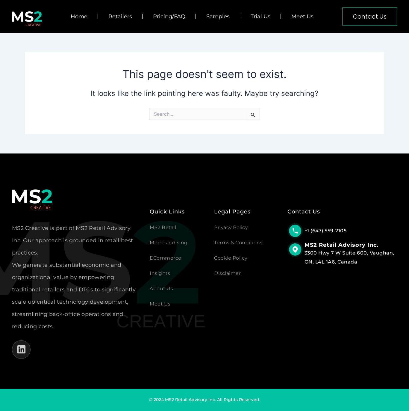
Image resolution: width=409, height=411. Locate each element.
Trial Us (260, 16)
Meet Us (302, 16)
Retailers (120, 16)
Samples (218, 16)
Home (79, 16)
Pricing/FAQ (169, 16)
